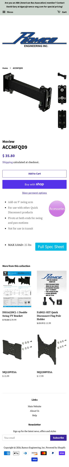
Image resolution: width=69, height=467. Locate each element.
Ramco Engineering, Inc (33, 447)
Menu (9, 11)
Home (5, 68)
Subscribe (58, 438)
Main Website (34, 406)
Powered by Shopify (55, 447)
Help (34, 415)
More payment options (34, 192)
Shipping (7, 162)
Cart (64, 12)
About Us (34, 410)
